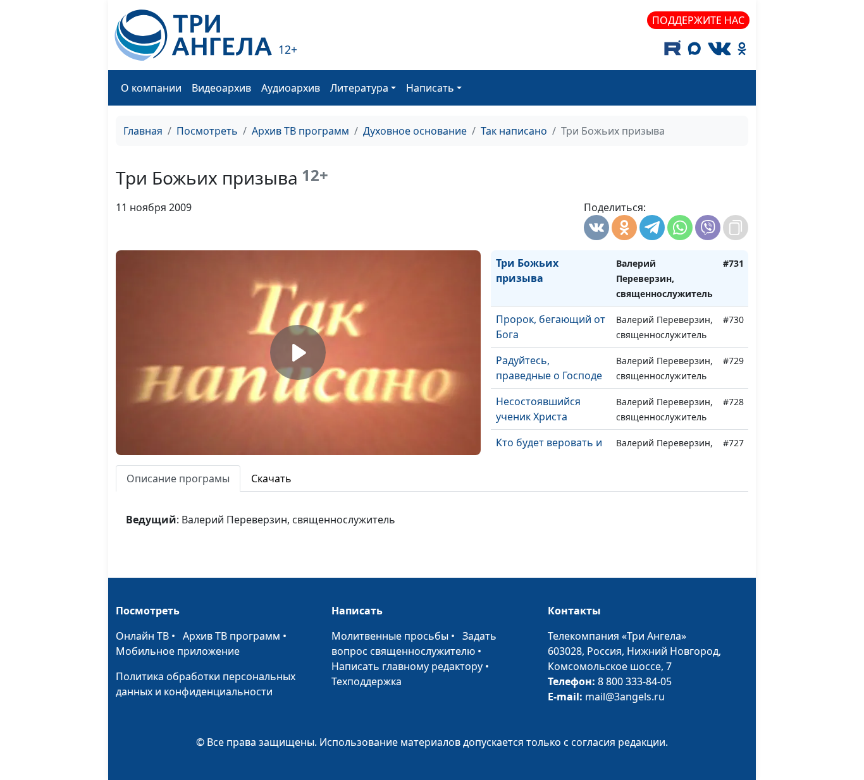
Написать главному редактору (407, 666)
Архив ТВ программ (300, 131)
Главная (143, 131)
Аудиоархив (290, 88)
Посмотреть (207, 131)
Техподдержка (366, 681)
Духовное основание (415, 131)
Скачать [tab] (271, 478)
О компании (151, 88)
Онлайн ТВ (142, 636)
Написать (430, 88)
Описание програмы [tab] (178, 478)
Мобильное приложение (178, 651)
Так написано (514, 131)
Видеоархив (221, 88)
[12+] (193, 35)
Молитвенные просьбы (389, 636)
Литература (359, 88)
